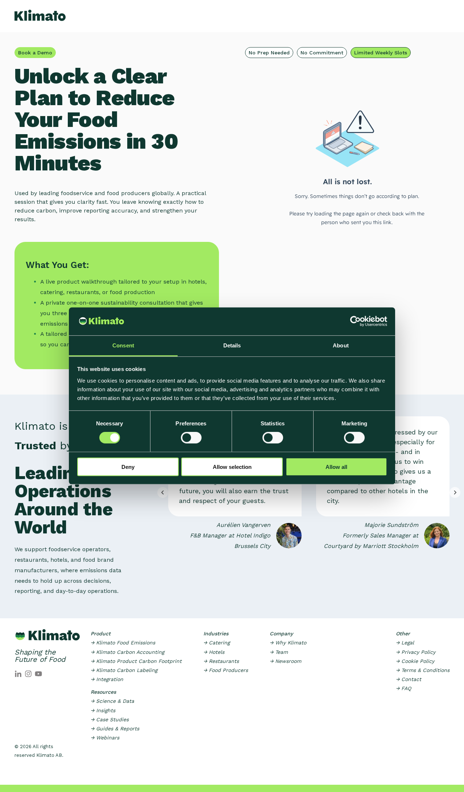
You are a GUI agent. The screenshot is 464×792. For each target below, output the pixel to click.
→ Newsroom (285, 661)
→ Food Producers (225, 670)
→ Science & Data (112, 701)
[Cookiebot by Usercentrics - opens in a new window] (355, 321)
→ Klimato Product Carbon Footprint (136, 661)
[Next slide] (455, 492)
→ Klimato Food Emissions (123, 642)
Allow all (336, 466)
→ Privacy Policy (415, 652)
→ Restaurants (221, 661)
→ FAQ (403, 688)
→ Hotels (213, 652)
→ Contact (408, 679)
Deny (127, 466)
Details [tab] (232, 345)
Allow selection (232, 466)
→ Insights (103, 710)
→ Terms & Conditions (423, 670)
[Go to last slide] (162, 492)
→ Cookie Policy (415, 661)
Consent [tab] (123, 345)
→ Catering (216, 642)
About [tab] (341, 345)
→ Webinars (105, 738)
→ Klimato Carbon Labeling (124, 670)
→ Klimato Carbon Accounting (127, 652)
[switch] (191, 438)
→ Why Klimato (288, 642)
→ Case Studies (110, 719)
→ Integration (107, 679)
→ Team (279, 652)
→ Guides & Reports (115, 728)
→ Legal (405, 642)
